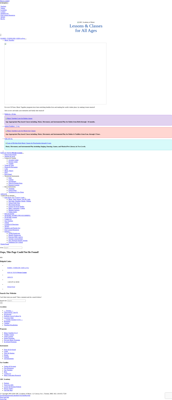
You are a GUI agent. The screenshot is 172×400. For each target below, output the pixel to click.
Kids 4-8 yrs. (8, 139)
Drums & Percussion (11, 167)
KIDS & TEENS (17, 272)
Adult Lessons (8, 336)
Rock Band (8, 174)
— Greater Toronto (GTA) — (13, 319)
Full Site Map (8, 390)
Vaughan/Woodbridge (11, 325)
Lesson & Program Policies (12, 387)
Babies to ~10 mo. (10, 114)
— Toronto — (8, 311)
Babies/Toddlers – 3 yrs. (12, 126)
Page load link (4, 397)
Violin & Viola (9, 165)
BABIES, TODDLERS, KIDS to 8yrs (18, 268)
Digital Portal (11, 287)
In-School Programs (10, 342)
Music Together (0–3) (11, 333)
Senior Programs (9, 338)
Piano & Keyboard (10, 154)
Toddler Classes (9, 335)
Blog (5, 372)
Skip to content (4, 1)
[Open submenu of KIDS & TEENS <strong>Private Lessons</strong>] (23, 153)
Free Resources (9, 368)
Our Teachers (8, 370)
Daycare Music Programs (12, 340)
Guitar (6, 351)
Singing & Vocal (9, 156)
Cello (6, 169)
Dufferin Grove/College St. (12, 316)
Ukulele (6, 357)
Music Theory (8, 171)
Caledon (6, 323)
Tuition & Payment (10, 366)
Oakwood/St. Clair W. (11, 312)
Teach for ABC (9, 385)
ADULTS (10, 277)
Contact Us (7, 373)
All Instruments (9, 358)
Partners (6, 383)
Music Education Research (12, 375)
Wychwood (7, 314)
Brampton (7, 321)
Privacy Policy (8, 388)
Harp (6, 172)
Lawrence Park (9, 318)
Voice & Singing (9, 353)
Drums (6, 355)
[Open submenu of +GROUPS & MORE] (15, 196)
